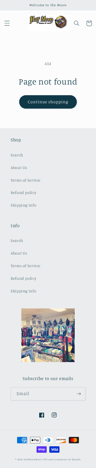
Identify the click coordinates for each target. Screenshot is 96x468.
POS (45, 459)
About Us (19, 167)
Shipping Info (23, 205)
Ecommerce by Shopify (67, 459)
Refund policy (23, 192)
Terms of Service (26, 180)
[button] (7, 23)
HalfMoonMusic (33, 459)
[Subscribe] (79, 393)
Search (17, 155)
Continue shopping (48, 101)
